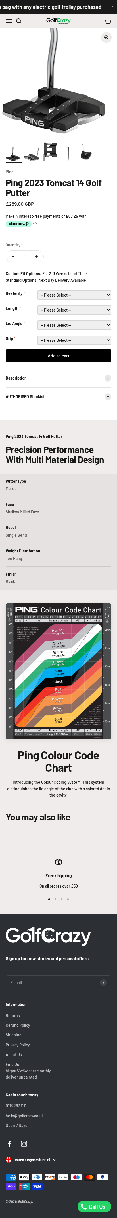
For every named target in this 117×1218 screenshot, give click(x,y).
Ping (10, 171)
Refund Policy (18, 1025)
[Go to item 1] (14, 155)
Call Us (97, 1206)
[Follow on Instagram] (24, 1144)
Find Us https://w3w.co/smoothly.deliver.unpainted (29, 1071)
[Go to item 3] (50, 152)
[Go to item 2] (32, 155)
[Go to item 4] (68, 154)
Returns (13, 1015)
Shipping (14, 1034)
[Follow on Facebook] (9, 1144)
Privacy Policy (18, 1044)
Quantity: (14, 244)
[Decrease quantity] (13, 256)
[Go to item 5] (86, 153)
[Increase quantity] (36, 256)
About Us (14, 1054)
